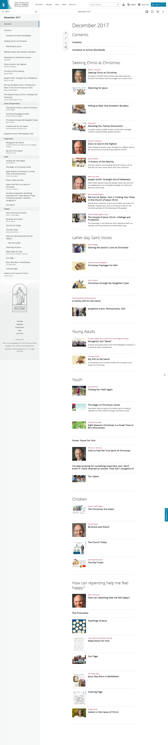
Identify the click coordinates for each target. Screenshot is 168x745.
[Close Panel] (36, 12)
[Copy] (66, 43)
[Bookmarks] (152, 11)
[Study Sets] (146, 11)
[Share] (66, 47)
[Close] (66, 33)
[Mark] (66, 38)
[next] (164, 375)
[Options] (163, 11)
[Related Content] (157, 11)
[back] (3, 12)
